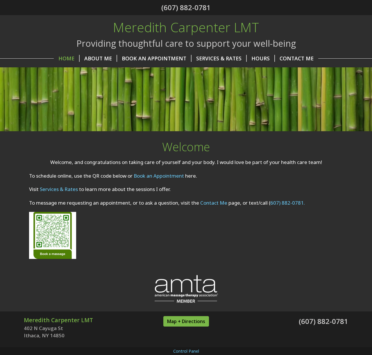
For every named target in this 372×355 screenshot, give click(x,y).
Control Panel (186, 351)
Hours (260, 58)
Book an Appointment (159, 175)
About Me (98, 58)
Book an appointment (154, 58)
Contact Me (297, 58)
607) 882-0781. (287, 202)
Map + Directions (186, 321)
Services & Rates (219, 58)
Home (66, 58)
